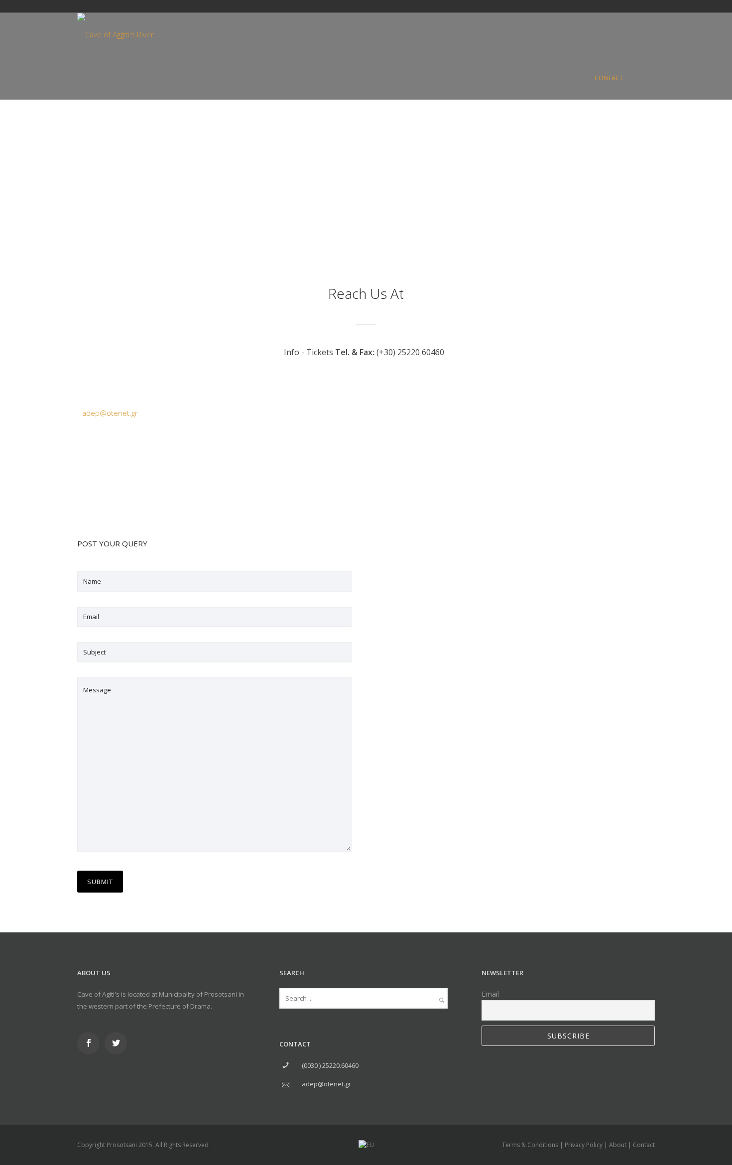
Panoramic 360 (387, 77)
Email (490, 994)
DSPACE (289, 77)
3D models (448, 77)
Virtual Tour (553, 77)
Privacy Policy (584, 1145)
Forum (332, 77)
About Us (146, 77)
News (191, 77)
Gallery (499, 77)
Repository (238, 77)
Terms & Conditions (530, 1145)
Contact (609, 77)
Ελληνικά (585, 6)
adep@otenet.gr (110, 413)
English (599, 6)
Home (102, 77)
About (617, 1145)
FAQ (649, 77)
